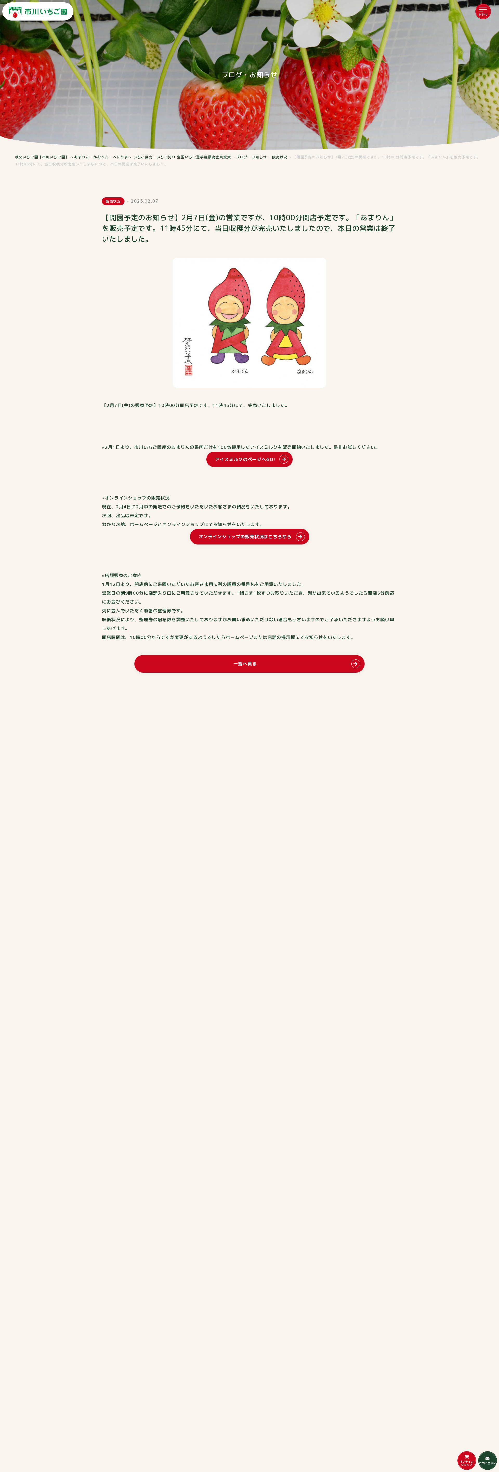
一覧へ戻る (245, 664)
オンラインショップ (467, 1463)
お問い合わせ (487, 1463)
